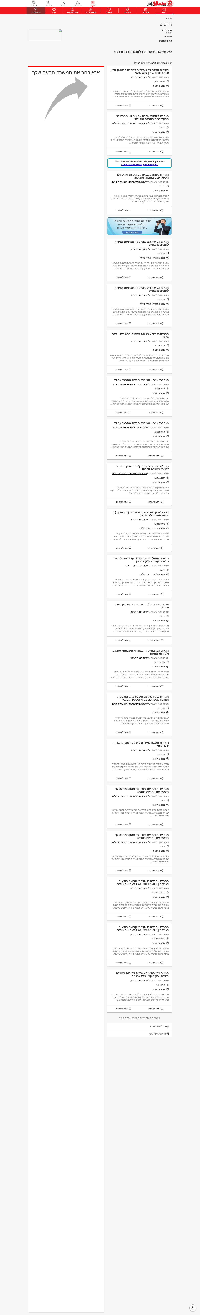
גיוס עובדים (35, 12)
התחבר (34, 5)
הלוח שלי (145, 12)
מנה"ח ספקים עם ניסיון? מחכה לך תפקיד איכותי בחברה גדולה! (142, 468)
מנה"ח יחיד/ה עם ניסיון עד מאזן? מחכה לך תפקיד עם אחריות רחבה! (142, 790)
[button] (192, 1307)
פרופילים (78, 5)
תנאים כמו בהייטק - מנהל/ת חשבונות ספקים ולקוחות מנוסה (140, 652)
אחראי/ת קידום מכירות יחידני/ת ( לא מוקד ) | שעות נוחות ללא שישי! (141, 514)
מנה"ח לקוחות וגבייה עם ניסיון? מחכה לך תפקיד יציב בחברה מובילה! (142, 118)
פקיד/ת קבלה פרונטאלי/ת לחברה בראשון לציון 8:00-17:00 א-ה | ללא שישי (140, 71)
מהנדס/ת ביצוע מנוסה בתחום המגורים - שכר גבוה (140, 335)
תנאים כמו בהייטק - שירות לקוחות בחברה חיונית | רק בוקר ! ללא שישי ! (142, 975)
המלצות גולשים (72, 12)
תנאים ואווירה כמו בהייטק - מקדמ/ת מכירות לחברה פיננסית (142, 243)
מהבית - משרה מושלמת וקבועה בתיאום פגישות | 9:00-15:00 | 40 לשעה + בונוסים (143, 882)
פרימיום (49, 5)
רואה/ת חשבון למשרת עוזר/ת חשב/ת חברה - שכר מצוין (141, 744)
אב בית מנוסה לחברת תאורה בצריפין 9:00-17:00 (142, 606)
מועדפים (109, 12)
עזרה (54, 12)
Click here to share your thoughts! (139, 164)
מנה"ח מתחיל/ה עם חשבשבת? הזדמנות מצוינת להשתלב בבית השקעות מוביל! (143, 698)
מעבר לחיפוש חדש (159, 1026)
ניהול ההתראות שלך (159, 1033)
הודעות (63, 5)
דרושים (92, 5)
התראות (127, 12)
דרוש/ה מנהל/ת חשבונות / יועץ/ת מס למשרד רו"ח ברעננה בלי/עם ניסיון (141, 560)
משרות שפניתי (90, 12)
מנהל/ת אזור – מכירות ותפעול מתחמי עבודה (141, 380)
